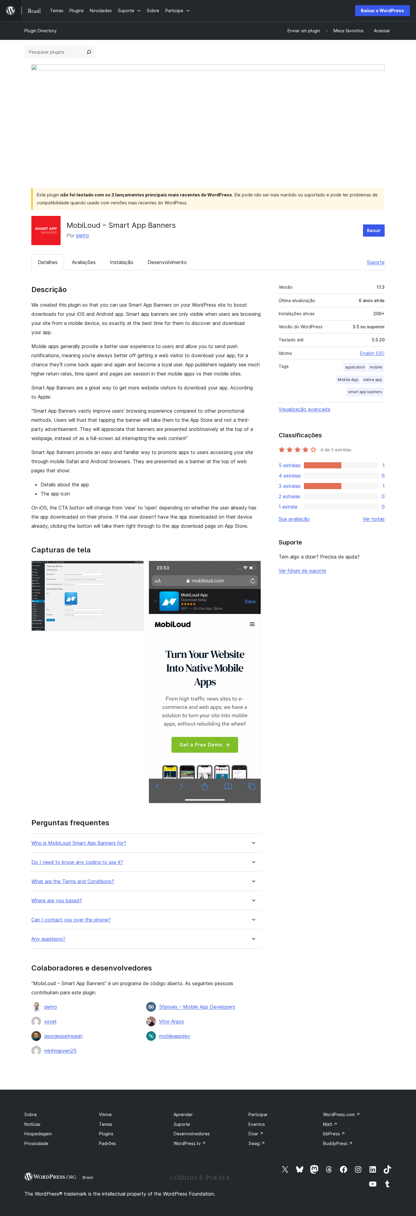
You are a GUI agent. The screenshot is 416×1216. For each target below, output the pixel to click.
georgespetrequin (63, 1036)
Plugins (106, 1133)
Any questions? (48, 939)
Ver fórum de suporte (302, 571)
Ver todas (374, 519)
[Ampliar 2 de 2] (253, 569)
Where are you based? (56, 901)
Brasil (88, 1177)
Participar (258, 1114)
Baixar (374, 230)
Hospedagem (38, 1133)
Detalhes (48, 262)
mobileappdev (174, 1036)
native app (372, 379)
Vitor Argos (171, 1021)
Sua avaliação (294, 519)
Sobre (30, 1114)
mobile (376, 367)
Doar (256, 1133)
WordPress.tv (190, 1143)
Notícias (32, 1124)
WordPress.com (341, 1114)
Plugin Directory (40, 30)
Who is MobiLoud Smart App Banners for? (78, 843)
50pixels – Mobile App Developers (197, 1007)
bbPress (334, 1133)
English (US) (372, 353)
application (355, 367)
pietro (82, 235)
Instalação (121, 262)
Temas (105, 1124)
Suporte (376, 262)
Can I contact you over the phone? (71, 920)
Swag (257, 1143)
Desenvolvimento (167, 262)
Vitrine (105, 1114)
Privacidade (36, 1143)
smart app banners (365, 391)
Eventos (257, 1124)
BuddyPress (338, 1143)
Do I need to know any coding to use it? (77, 862)
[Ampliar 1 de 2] (135, 569)
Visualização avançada (304, 409)
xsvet (50, 1021)
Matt (330, 1124)
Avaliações (84, 262)
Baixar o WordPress (382, 10)
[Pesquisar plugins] (89, 52)
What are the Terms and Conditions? (72, 881)
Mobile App (348, 379)
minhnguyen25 (60, 1051)
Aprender (183, 1114)
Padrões (107, 1143)
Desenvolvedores (192, 1133)
